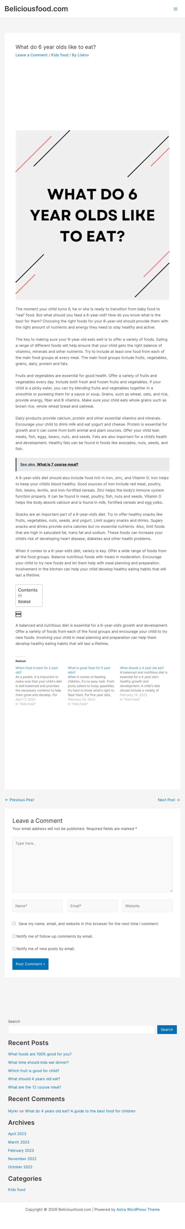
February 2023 (21, 1150)
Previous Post (19, 800)
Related (24, 601)
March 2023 (18, 1142)
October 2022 (20, 1167)
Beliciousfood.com (36, 8)
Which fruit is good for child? (33, 1070)
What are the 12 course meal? (34, 1087)
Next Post (169, 800)
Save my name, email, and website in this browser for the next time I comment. (89, 923)
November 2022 (22, 1158)
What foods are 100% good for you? (40, 1054)
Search (14, 1021)
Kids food (59, 55)
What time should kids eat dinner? (38, 1062)
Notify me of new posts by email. (45, 948)
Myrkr (13, 1111)
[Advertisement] (92, 96)
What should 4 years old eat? (34, 1079)
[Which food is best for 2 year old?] (42, 686)
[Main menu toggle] (175, 9)
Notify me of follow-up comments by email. (54, 936)
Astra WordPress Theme (138, 1209)
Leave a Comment (32, 55)
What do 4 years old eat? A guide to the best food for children (80, 1111)
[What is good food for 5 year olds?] (94, 686)
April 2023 (17, 1133)
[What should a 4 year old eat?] (146, 684)
